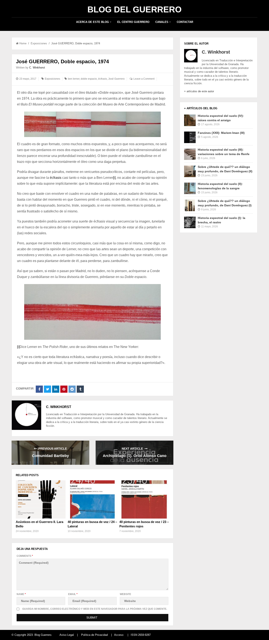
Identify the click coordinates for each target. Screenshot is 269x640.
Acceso (118, 634)
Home (22, 43)
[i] (114, 177)
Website (125, 594)
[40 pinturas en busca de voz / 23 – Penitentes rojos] (144, 499)
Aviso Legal (66, 634)
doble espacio (89, 78)
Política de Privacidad (94, 634)
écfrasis (102, 78)
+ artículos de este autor (199, 91)
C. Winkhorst (37, 67)
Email (73, 594)
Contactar (185, 22)
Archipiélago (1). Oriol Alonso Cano (134, 456)
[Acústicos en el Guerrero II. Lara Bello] (40, 499)
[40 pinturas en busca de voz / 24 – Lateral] (92, 499)
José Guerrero (116, 78)
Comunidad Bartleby (50, 456)
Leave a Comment (143, 78)
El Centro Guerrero (133, 22)
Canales (161, 22)
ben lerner (73, 78)
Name (21, 594)
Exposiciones (39, 43)
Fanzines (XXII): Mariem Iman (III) (221, 132)
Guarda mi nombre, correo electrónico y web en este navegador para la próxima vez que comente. (94, 608)
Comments (25, 555)
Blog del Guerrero (134, 9)
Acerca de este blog (92, 22)
